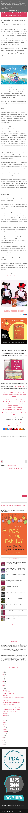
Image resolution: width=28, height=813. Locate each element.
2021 (3, 679)
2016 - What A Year (7, 691)
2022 (3, 678)
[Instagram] (11, 429)
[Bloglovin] (24, 429)
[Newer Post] (2, 461)
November (5, 715)
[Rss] (20, 429)
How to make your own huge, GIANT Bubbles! (15, 598)
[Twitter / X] (8, 429)
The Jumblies (10, 26)
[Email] (22, 429)
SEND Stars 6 (5, 698)
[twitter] (10, 811)
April (4, 727)
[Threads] (13, 429)
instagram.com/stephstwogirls (16, 423)
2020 (3, 681)
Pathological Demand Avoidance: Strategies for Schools (14, 403)
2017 (3, 686)
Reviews (20, 15)
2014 (3, 737)
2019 (3, 683)
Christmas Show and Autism (8, 700)
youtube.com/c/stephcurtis (16, 425)
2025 (3, 672)
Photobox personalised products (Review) (11, 702)
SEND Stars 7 (5, 695)
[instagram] (2, 811)
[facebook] (5, 811)
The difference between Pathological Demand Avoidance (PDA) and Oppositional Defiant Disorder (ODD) (16, 570)
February (5, 731)
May (4, 726)
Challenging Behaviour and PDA (14, 405)
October (5, 717)
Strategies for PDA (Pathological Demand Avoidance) (14, 401)
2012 (3, 740)
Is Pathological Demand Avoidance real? (14, 407)
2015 (3, 735)
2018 (3, 685)
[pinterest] (12, 811)
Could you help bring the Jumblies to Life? (11, 707)
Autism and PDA (10, 15)
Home (3, 12)
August (4, 720)
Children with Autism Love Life (9, 704)
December (5, 690)
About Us (10, 12)
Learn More (12, 10)
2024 (3, 674)
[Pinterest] (17, 429)
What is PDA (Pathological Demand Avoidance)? (14, 392)
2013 (3, 738)
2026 (3, 671)
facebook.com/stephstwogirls (16, 422)
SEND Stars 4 (5, 713)
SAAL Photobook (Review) (8, 693)
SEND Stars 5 (5, 706)
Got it (17, 10)
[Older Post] (26, 461)
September (5, 718)
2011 (3, 742)
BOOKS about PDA (21, 12)
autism (20, 24)
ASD (18, 24)
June (4, 724)
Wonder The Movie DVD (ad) (12, 586)
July (4, 722)
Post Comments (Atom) (11, 465)
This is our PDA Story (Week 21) (9, 711)
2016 (3, 688)
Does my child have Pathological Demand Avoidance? (14, 397)
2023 (3, 676)
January (4, 733)
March (4, 729)
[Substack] (6, 429)
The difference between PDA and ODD (14, 399)
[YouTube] (15, 429)
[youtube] (7, 811)
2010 (3, 744)
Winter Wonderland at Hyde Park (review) (11, 709)
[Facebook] (4, 429)
